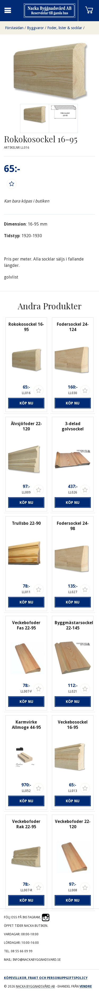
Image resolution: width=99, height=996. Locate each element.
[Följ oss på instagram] (45, 917)
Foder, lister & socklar (64, 28)
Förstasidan (14, 28)
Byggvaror (35, 28)
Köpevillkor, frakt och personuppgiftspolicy (45, 978)
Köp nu (26, 403)
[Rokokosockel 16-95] (63, 118)
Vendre (85, 986)
